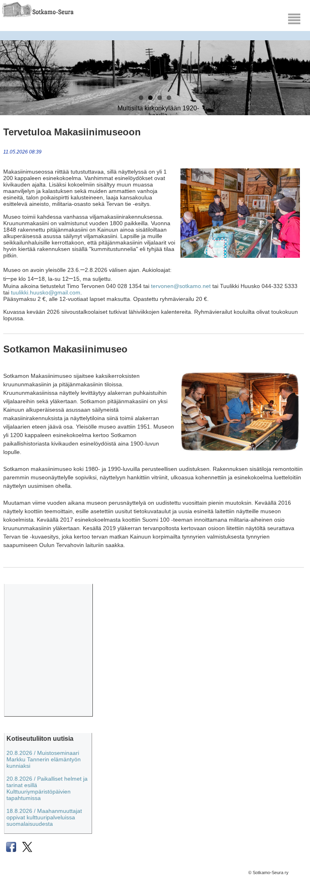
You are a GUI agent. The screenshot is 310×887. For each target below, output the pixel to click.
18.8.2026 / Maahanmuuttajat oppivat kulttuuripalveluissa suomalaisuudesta (44, 817)
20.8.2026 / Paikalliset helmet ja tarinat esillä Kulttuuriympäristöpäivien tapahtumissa (47, 788)
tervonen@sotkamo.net (181, 286)
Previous (12, 93)
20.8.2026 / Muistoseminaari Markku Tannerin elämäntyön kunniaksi (43, 759)
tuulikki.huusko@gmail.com (45, 292)
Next (298, 93)
